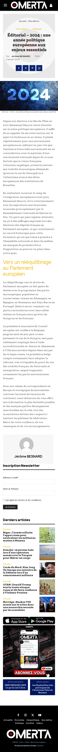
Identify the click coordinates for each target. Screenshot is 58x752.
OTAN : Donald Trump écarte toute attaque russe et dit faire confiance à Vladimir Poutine (20, 588)
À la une (7, 529)
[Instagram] (25, 715)
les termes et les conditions (27, 500)
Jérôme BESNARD (20, 56)
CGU (21, 742)
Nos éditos (33, 21)
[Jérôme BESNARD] (28, 444)
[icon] (51, 6)
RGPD (15, 742)
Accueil (22, 21)
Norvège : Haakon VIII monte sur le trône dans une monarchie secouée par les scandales (18, 606)
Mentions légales (38, 742)
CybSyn (40, 745)
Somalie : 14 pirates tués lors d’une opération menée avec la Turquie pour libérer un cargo (18, 553)
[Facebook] (19, 68)
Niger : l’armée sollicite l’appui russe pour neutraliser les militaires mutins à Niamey (19, 536)
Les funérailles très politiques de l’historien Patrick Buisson (42, 689)
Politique (37, 29)
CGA (27, 742)
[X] (26, 68)
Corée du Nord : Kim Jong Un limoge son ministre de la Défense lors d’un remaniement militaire (20, 571)
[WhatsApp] (39, 68)
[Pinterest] (32, 68)
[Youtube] (40, 715)
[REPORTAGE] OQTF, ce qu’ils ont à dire (15, 686)
